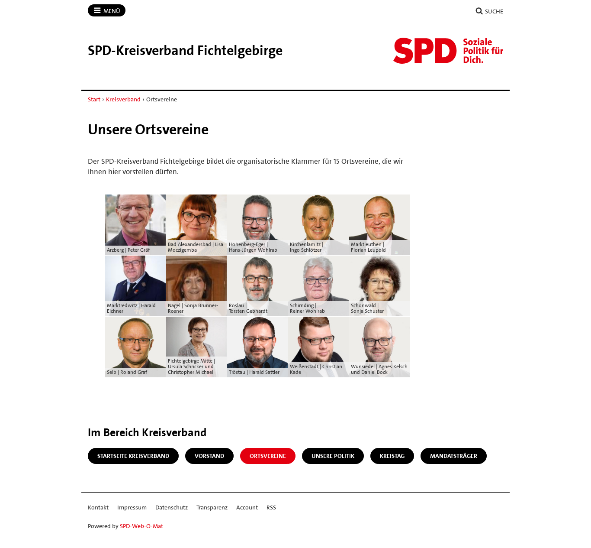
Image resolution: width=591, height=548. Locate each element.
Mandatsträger (453, 456)
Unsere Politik (333, 456)
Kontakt (98, 507)
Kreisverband (123, 99)
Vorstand (209, 456)
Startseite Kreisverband (133, 456)
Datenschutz (171, 507)
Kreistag (392, 456)
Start (94, 99)
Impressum (132, 507)
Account (247, 507)
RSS (271, 507)
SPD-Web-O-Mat (141, 526)
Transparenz (212, 507)
